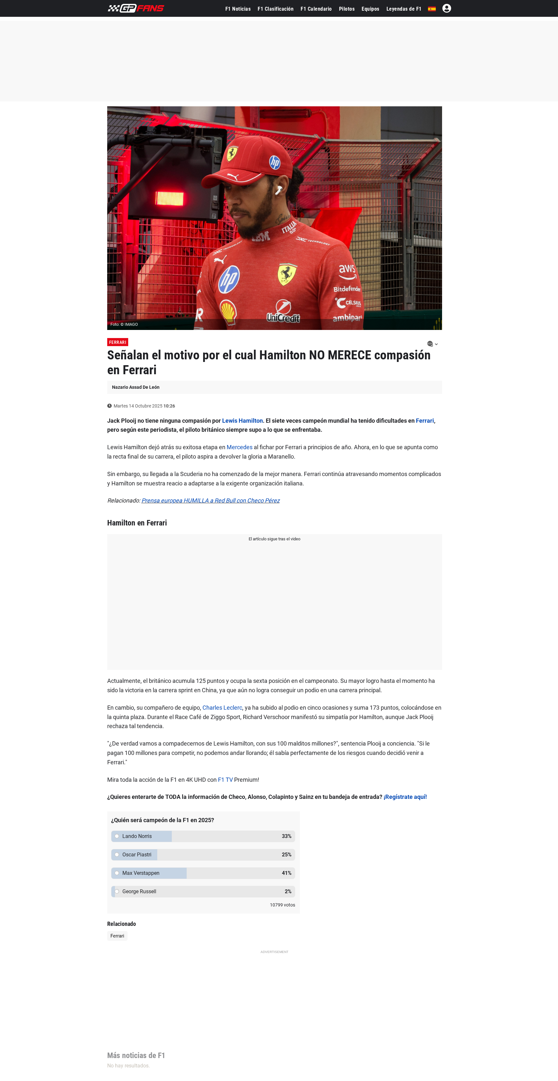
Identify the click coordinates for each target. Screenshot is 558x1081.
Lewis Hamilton (242, 420)
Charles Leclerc (222, 707)
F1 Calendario (316, 9)
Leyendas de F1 (404, 9)
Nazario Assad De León (136, 387)
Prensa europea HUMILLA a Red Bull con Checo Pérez (210, 500)
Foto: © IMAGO (124, 324)
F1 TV (225, 779)
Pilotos (347, 9)
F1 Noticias (238, 9)
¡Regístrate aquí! (405, 796)
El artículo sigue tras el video (274, 538)
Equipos (370, 9)
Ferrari (118, 342)
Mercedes (240, 447)
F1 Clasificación (276, 9)
